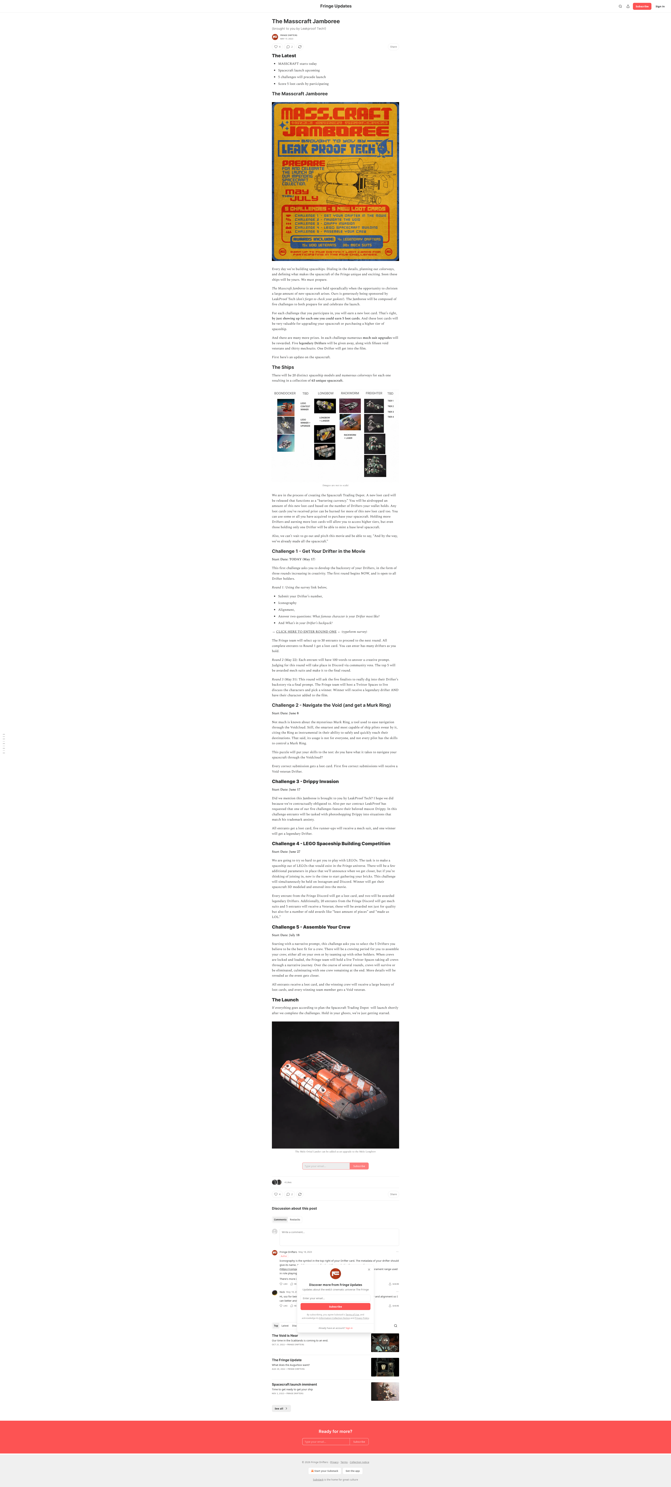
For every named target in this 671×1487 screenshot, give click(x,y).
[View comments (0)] (305, 1398)
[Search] (620, 6)
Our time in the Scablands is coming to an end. (300, 1340)
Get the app (353, 1471)
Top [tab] (276, 1325)
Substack (318, 1479)
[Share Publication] (628, 6)
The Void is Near (285, 1336)
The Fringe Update (287, 1360)
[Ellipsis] (397, 1251)
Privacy (334, 1462)
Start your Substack (326, 1471)
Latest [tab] (285, 1325)
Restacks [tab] (295, 1219)
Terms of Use (352, 1314)
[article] (335, 1342)
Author (284, 1256)
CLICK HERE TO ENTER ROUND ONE (306, 631)
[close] (369, 1269)
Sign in (660, 6)
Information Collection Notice (334, 1318)
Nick (282, 1292)
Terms (344, 1462)
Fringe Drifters (288, 35)
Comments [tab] (280, 1219)
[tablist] (287, 1219)
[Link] (267, 55)
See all (279, 1408)
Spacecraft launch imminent (294, 1384)
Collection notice (359, 1462)
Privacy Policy (362, 1318)
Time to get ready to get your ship (292, 1389)
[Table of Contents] (3, 743)
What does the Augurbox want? (291, 1365)
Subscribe (642, 6)
